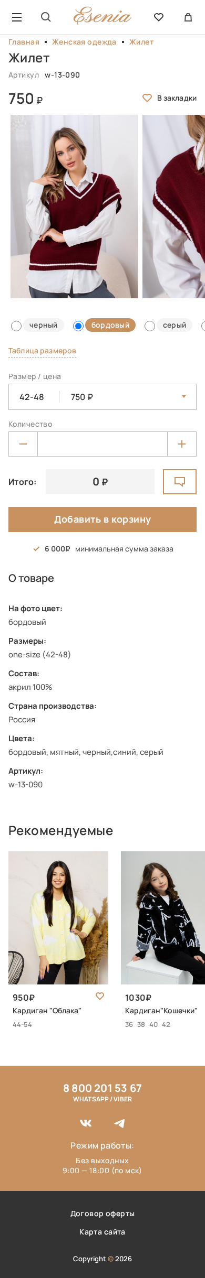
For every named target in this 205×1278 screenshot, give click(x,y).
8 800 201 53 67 (102, 1088)
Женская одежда (84, 42)
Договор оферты (102, 1213)
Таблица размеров (42, 350)
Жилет (141, 42)
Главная (23, 42)
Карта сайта (102, 1232)
